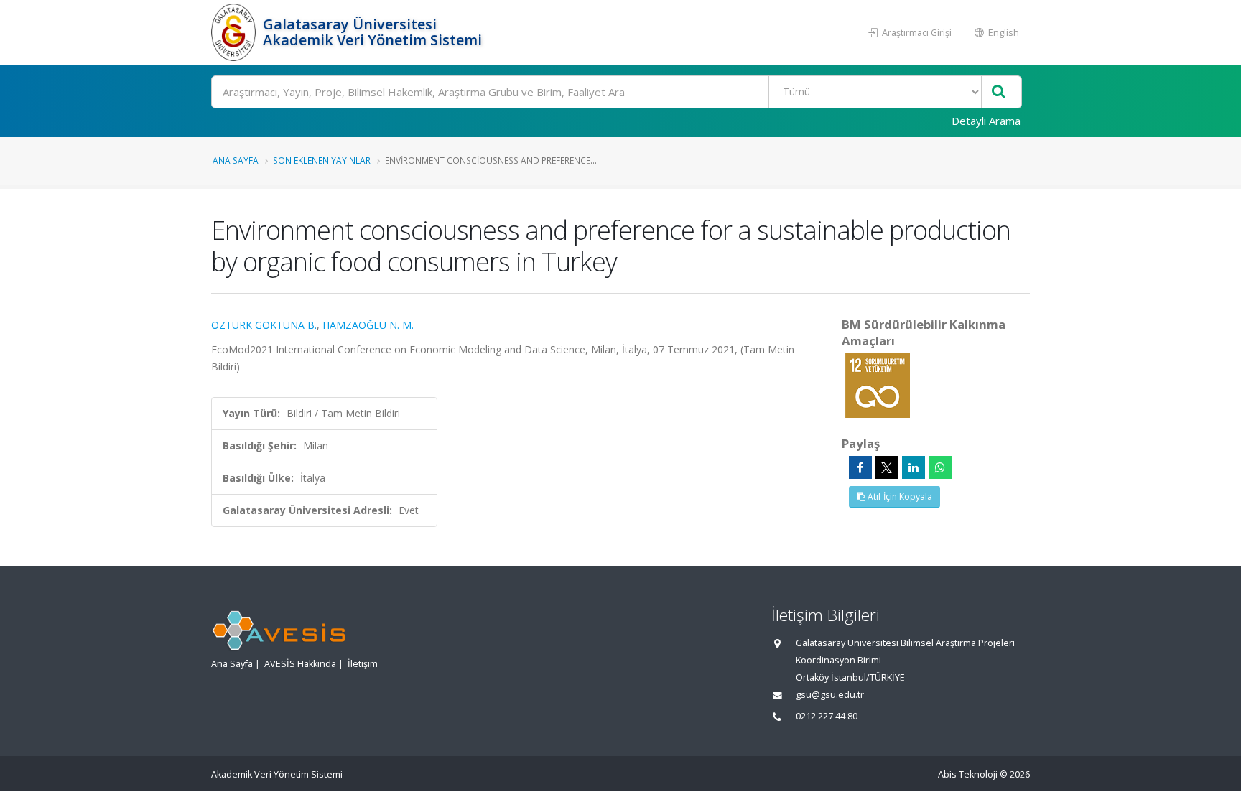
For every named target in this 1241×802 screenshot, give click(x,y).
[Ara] (998, 92)
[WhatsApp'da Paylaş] (940, 467)
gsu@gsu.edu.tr (830, 695)
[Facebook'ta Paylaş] (860, 467)
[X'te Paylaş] (886, 467)
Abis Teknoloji (968, 774)
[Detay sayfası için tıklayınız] (878, 384)
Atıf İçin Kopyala (898, 496)
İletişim (363, 664)
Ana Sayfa (236, 160)
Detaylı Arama (986, 120)
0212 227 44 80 (826, 716)
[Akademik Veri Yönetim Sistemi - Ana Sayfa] (235, 32)
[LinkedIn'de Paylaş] (913, 467)
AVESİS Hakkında (300, 664)
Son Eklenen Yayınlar (322, 160)
